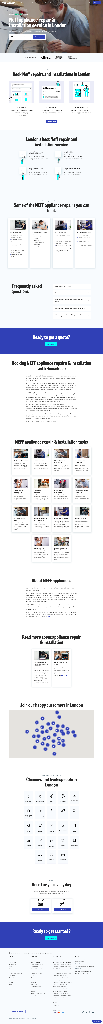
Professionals (12, 964)
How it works (12, 962)
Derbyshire (61, 966)
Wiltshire (63, 1000)
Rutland (55, 989)
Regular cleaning (35, 960)
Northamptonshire (58, 982)
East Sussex (62, 969)
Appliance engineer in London (28, 953)
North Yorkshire (66, 984)
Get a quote (97, 2)
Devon (65, 966)
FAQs (46, 2)
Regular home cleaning (27, 2)
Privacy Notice (22, 1018)
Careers (11, 971)
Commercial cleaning (36, 973)
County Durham (67, 964)
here (45, 421)
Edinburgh (68, 969)
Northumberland (57, 984)
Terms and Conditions (31, 1018)
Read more (36, 684)
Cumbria (55, 966)
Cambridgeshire (67, 962)
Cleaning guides (13, 977)
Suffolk (62, 993)
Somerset (55, 991)
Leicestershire (62, 975)
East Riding (56, 969)
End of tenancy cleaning (37, 964)
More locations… (57, 1005)
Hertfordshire (64, 973)
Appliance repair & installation (38, 993)
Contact (52, 2)
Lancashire (56, 975)
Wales (62, 995)
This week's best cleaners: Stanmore (84, 966)
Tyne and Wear (56, 995)
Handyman (34, 984)
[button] (72, 286)
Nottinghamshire (57, 986)
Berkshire (63, 960)
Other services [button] (38, 2)
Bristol (67, 960)
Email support (62, 909)
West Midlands (57, 998)
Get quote (50, 344)
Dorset (69, 966)
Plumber (33, 975)
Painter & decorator (36, 986)
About (10, 960)
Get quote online (51, 121)
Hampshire (68, 971)
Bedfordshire (56, 960)
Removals (33, 995)
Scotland (60, 989)
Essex (54, 971)
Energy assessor (35, 989)
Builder (33, 977)
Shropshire (65, 989)
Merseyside (56, 980)
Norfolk (62, 980)
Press (10, 969)
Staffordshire (56, 993)
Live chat (40, 909)
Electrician (34, 980)
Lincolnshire (56, 977)
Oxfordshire (65, 986)
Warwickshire (67, 995)
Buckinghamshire (57, 962)
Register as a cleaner (17, 1011)
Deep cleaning (34, 966)
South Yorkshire (63, 991)
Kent (70, 973)
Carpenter (33, 982)
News (10, 966)
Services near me (16, 953)
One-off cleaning (35, 962)
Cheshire (55, 964)
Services (34, 957)
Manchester (67, 977)
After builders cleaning (37, 969)
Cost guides (12, 975)
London (62, 977)
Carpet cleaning (35, 971)
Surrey (66, 993)
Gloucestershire (61, 971)
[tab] (72, 286)
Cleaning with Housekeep (15, 973)
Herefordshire (57, 973)
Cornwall (60, 964)
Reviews (11, 982)
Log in (89, 2)
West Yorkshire (57, 1000)
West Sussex (64, 998)
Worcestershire (57, 1002)
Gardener (33, 991)
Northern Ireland (67, 982)
